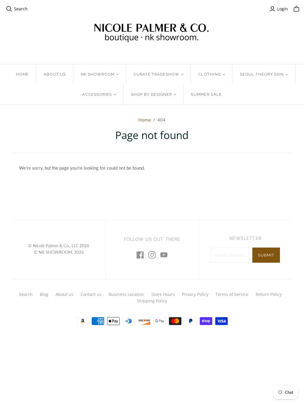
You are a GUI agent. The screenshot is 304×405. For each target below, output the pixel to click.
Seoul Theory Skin (262, 74)
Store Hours (163, 294)
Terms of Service (232, 294)
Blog (44, 294)
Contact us (91, 294)
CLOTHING (209, 74)
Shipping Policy (152, 301)
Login (282, 9)
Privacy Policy (195, 294)
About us (64, 294)
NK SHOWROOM (97, 74)
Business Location (126, 294)
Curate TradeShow (157, 74)
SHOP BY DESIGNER (151, 94)
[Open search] (9, 9)
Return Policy (269, 294)
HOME (22, 74)
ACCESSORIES (97, 94)
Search (21, 9)
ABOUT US (55, 74)
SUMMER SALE (206, 94)
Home (144, 120)
